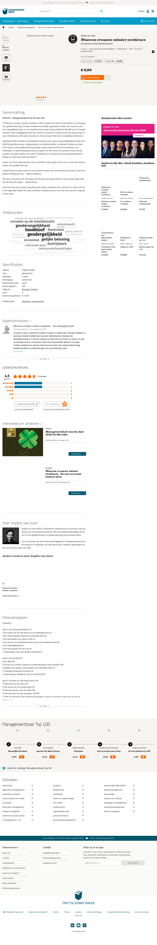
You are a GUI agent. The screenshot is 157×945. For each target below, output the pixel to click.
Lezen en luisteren (10, 873)
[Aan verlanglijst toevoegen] (107, 77)
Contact (5, 858)
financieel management (13, 807)
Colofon (56, 912)
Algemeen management (26, 27)
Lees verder (18, 351)
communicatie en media (13, 798)
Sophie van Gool (88, 36)
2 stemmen (40, 100)
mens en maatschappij (63, 798)
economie (6, 803)
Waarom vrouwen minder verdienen (51, 27)
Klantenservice (10, 847)
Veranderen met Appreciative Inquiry (108, 249)
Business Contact (30, 289)
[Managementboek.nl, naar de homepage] (13, 14)
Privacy (67, 912)
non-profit (57, 803)
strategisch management (115, 803)
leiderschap (58, 790)
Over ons (6, 853)
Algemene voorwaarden (38, 912)
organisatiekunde (61, 811)
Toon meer (43, 359)
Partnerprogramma (11, 888)
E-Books (11, 27)
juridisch (57, 785)
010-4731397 (149, 21)
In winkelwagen (93, 77)
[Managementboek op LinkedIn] (72, 925)
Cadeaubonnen (50, 863)
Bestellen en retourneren (14, 868)
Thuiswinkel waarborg (14, 912)
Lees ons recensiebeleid (23, 409)
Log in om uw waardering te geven (57, 409)
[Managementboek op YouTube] (78, 925)
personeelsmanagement (64, 820)
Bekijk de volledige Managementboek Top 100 (29, 768)
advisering (7, 785)
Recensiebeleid (9, 883)
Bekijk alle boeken (9, 596)
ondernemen (59, 807)
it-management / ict (11, 820)
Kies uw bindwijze (88, 57)
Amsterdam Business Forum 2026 (124, 130)
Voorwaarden (8, 863)
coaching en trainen (11, 794)
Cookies (78, 912)
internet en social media (13, 816)
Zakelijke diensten (51, 853)
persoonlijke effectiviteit (114, 785)
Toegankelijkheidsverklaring (118, 912)
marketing (57, 794)
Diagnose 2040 (126, 247)
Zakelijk (47, 847)
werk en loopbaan (112, 811)
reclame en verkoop (113, 798)
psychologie (109, 794)
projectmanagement (113, 790)
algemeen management (13, 790)
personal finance (60, 816)
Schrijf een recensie (26, 404)
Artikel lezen (76, 454)
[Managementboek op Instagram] (84, 925)
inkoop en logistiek (10, 811)
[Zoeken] (101, 11)
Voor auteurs (8, 878)
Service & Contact (142, 912)
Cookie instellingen (94, 912)
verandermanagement (114, 807)
